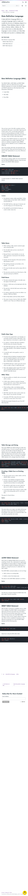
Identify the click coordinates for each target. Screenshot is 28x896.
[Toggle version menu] (22, 5)
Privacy (3, 892)
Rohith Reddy (14, 894)
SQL (7, 10)
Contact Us (7, 892)
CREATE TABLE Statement (8, 41)
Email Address (5, 696)
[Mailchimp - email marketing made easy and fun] (22, 701)
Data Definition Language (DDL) (8, 39)
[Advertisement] (14, 61)
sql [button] (3, 674)
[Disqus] (14, 725)
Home (3, 10)
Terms (11, 892)
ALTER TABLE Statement (7, 43)
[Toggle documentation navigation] (26, 5)
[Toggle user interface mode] (23, 2)
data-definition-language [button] (10, 674)
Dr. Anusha (21, 894)
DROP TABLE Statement (7, 45)
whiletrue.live (6, 2)
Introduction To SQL (13, 10)
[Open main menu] (26, 2)
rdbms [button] (17, 674)
